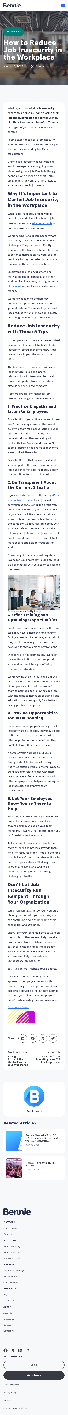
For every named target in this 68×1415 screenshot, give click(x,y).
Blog (5, 1295)
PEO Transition (10, 1277)
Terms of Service (11, 1385)
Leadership (8, 1319)
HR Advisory (8, 1301)
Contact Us (8, 1331)
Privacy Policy (9, 1393)
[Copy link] (53, 1038)
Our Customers (10, 1283)
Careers (7, 1325)
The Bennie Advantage (13, 1271)
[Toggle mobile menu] (63, 5)
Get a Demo (34, 1375)
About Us (7, 1313)
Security (7, 1401)
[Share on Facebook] (33, 1038)
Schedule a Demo (18, 1007)
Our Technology (10, 1228)
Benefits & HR (14, 32)
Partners (7, 1234)
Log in (34, 1365)
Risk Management (11, 1258)
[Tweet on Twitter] (43, 1038)
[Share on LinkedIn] (22, 1038)
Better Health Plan (12, 1253)
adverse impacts (42, 223)
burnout (16, 286)
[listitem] (5, 1350)
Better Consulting (11, 1247)
